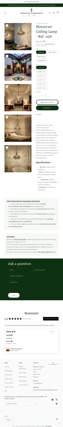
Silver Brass (52, 52)
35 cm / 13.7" (41, 75)
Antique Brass (42, 60)
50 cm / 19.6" (41, 84)
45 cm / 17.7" (41, 79)
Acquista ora (47, 108)
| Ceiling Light (9, 371)
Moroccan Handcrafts (21, 426)
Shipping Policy (23, 381)
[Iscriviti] (35, 403)
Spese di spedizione (50, 44)
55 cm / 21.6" (41, 88)
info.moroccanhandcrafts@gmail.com (45, 390)
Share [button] (39, 114)
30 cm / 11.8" (41, 71)
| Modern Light (9, 387)
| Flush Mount (8, 379)
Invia (14, 295)
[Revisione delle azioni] (56, 331)
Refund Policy (23, 377)
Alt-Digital (48, 426)
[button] (5, 13)
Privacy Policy (23, 373)
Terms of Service (23, 385)
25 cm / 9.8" (41, 67)
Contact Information (22, 368)
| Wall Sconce (8, 375)
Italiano (8, 420)
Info (6, 391)
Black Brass (41, 56)
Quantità (38, 92)
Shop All (7, 367)
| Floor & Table (9, 383)
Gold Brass (41, 52)
